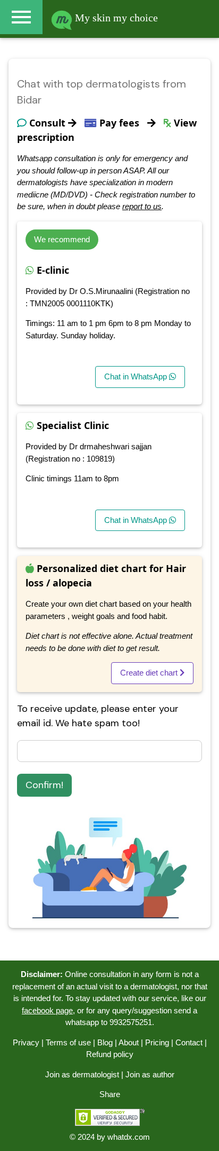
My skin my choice (115, 17)
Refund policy (109, 1054)
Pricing (157, 1042)
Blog (105, 1042)
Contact (189, 1042)
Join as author (149, 1074)
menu (21, 17)
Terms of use (68, 1042)
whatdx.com (128, 1136)
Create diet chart (150, 672)
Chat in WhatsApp (136, 376)
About (129, 1042)
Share (109, 1094)
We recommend (62, 239)
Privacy (26, 1042)
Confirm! (44, 785)
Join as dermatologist (82, 1074)
